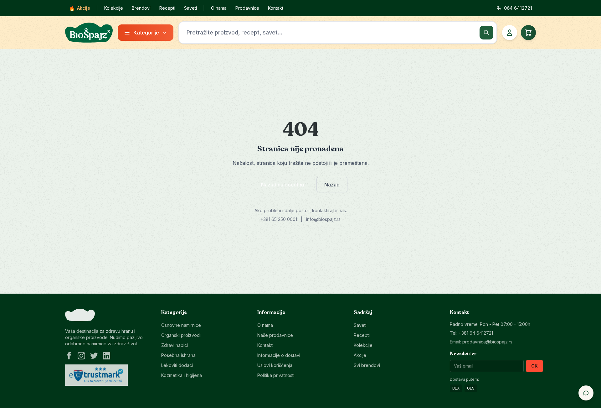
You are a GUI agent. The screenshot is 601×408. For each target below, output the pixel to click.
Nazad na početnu (282, 184)
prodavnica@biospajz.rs (487, 341)
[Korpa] (528, 32)
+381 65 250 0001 (278, 219)
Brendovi (141, 8)
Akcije (79, 8)
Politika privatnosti (276, 375)
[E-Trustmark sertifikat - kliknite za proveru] (96, 375)
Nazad (332, 184)
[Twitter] (94, 355)
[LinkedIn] (106, 355)
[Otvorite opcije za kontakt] (585, 392)
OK (534, 366)
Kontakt (275, 8)
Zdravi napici (174, 345)
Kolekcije (113, 8)
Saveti (190, 8)
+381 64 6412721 (476, 333)
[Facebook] (69, 355)
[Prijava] (509, 32)
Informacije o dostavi (278, 355)
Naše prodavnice (275, 335)
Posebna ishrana (178, 355)
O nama (219, 8)
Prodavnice (247, 8)
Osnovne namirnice (181, 325)
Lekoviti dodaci (177, 365)
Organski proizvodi (181, 335)
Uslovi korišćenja (274, 365)
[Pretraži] (486, 32)
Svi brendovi (367, 365)
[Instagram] (81, 355)
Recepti (167, 8)
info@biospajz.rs (323, 219)
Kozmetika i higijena (181, 375)
